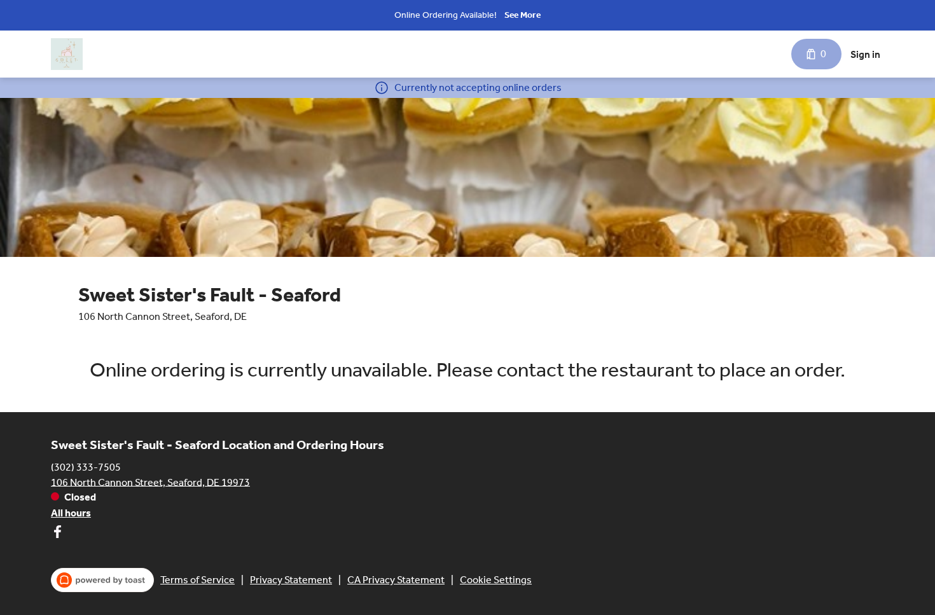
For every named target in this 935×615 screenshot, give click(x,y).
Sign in (865, 54)
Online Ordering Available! (445, 15)
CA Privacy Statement (396, 580)
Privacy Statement (291, 580)
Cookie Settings (496, 580)
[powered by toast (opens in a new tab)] (102, 580)
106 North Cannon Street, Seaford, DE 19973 (150, 482)
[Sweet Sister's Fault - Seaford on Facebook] (57, 533)
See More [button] (522, 15)
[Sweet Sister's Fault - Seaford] (67, 54)
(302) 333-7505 (86, 466)
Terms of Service (197, 580)
